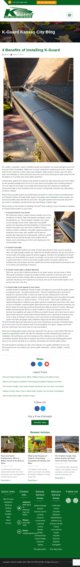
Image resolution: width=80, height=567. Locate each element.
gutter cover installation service (52, 197)
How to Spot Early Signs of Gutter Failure (19, 396)
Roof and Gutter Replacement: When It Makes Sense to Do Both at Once (31, 377)
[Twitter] (43, 408)
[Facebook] (37, 408)
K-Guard (7, 197)
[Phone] (19, 522)
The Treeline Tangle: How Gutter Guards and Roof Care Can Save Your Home (33, 386)
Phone (26, 520)
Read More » (6, 480)
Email (25, 531)
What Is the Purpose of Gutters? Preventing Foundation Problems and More (32, 382)
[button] (69, 15)
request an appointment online (13, 333)
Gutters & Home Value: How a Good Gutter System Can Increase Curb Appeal (33, 391)
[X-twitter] (75, 500)
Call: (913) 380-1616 (19, 2)
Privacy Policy (64, 562)
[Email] (19, 532)
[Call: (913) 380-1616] (9, 2)
